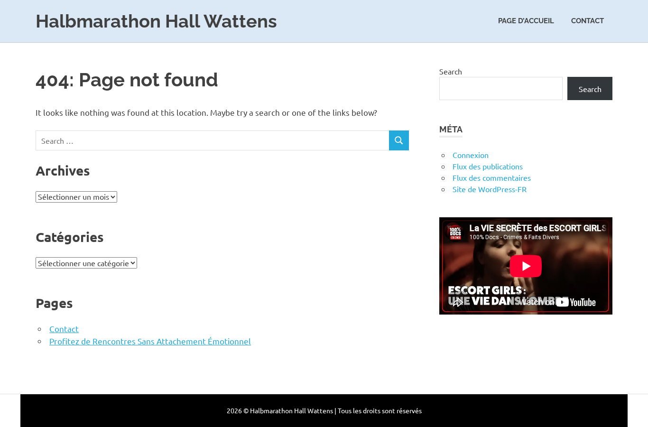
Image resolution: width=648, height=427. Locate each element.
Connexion (471, 154)
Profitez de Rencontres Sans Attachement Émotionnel (150, 341)
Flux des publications (488, 166)
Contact (587, 21)
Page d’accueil (526, 21)
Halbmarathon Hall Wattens (156, 21)
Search (450, 71)
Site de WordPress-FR (490, 189)
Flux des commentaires (492, 177)
